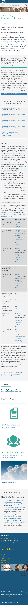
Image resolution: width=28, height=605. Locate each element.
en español (4, 23)
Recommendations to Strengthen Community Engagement (10, 134)
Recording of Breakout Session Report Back (19, 239)
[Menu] (2, 5)
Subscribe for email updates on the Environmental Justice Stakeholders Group (12, 374)
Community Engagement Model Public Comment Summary (13, 121)
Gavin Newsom (7, 568)
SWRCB (3, 598)
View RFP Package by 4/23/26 (14, 94)
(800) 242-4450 (4, 538)
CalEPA (2, 596)
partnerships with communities (11, 46)
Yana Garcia (15, 570)
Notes (16, 243)
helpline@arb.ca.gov (13, 538)
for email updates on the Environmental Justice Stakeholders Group (13, 214)
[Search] (26, 5)
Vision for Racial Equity (9, 483)
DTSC (18, 596)
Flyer (16, 224)
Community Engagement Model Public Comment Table (13, 127)
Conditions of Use (6, 558)
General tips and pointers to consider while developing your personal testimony (14, 502)
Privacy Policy (5, 556)
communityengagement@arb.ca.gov (11, 391)
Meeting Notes (19, 340)
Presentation (18, 226)
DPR (14, 596)
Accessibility (4, 554)
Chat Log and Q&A (19, 342)
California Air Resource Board (14, 5)
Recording (17, 222)
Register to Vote (5, 562)
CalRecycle (8, 596)
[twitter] (2, 549)
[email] (13, 549)
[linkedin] (10, 549)
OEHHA (23, 596)
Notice (16, 329)
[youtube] (7, 549)
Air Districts (4, 560)
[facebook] (5, 549)
